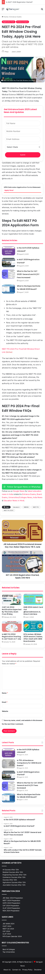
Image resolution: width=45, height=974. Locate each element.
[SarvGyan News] (12, 9)
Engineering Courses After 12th (14, 875)
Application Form (8, 22)
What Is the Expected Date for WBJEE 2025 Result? (28, 795)
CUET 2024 (7, 926)
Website (5, 711)
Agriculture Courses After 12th (14, 882)
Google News (18, 491)
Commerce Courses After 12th (14, 877)
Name (5, 693)
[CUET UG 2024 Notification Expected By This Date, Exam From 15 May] (12, 599)
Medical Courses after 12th (13, 872)
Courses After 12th (10, 880)
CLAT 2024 (7, 934)
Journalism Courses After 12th (14, 885)
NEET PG (36, 507)
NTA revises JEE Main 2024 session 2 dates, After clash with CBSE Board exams (33, 637)
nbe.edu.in (16, 507)
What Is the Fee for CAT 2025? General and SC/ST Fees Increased (28, 274)
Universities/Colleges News (20, 497)
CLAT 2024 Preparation (11, 908)
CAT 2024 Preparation (11, 906)
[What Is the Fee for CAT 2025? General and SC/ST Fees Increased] (8, 274)
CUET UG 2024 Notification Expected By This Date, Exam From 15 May (11, 610)
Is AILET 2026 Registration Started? (19, 2)
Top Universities (9, 952)
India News (37, 497)
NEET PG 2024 (8, 510)
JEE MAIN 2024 (8, 924)
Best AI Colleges (9, 949)
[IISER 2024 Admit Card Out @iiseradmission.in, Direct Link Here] (33, 599)
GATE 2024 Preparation (11, 903)
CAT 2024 (6, 931)
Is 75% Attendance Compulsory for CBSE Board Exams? (29, 763)
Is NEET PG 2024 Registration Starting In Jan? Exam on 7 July (11, 636)
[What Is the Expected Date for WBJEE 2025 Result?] (8, 289)
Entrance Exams (15, 17)
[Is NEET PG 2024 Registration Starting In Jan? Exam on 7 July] (12, 626)
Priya (6, 52)
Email (4, 702)
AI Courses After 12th (11, 870)
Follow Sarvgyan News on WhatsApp (23, 487)
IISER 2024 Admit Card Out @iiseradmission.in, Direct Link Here (33, 610)
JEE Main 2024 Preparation (13, 898)
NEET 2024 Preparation (11, 900)
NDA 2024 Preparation (11, 911)
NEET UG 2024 (8, 929)
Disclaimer (38, 970)
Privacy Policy (27, 970)
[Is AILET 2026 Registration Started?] (8, 262)
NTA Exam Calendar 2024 (12, 936)
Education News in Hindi (14, 500)
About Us (7, 970)
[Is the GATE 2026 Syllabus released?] (8, 250)
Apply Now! (9, 190)
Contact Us (16, 970)
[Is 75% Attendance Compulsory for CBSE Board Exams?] (8, 763)
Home (5, 17)
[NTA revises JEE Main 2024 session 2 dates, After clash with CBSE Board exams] (33, 626)
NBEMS (26, 507)
